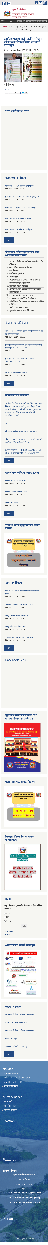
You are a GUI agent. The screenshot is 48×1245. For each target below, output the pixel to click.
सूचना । (8, 423)
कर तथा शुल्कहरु (11, 1086)
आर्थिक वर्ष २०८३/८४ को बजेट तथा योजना (19, 186)
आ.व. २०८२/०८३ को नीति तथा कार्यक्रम (18, 219)
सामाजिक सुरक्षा (10, 1105)
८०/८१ (6, 89)
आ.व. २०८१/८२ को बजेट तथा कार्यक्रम (18, 229)
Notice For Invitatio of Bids (16, 491)
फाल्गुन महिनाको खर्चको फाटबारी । (16, 616)
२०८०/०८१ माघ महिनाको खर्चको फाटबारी (19, 637)
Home (4, 27)
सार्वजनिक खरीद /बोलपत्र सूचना (17, 1077)
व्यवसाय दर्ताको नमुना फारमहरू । (16, 1022)
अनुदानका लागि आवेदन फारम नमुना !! (17, 1046)
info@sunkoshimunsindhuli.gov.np (24, 1202)
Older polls (8, 931)
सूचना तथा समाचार (11, 1073)
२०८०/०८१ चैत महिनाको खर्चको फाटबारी (19, 605)
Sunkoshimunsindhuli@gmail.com (25, 1192)
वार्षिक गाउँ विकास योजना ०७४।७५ (17, 373)
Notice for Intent (11, 502)
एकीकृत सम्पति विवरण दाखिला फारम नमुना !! (19, 1014)
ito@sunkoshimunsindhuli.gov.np (24, 1197)
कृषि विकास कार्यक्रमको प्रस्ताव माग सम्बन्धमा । (21, 431)
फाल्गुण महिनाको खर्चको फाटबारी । (16, 626)
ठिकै (7, 917)
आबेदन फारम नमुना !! (12, 1038)
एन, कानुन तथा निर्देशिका (14, 1082)
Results (7, 934)
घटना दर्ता (8, 1101)
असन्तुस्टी (9, 921)
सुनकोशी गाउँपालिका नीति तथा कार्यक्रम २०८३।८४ (22, 197)
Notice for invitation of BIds (16, 481)
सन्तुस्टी (8, 913)
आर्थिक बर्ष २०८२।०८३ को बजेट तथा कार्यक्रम (21, 208)
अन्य (8, 240)
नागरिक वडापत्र (10, 1110)
